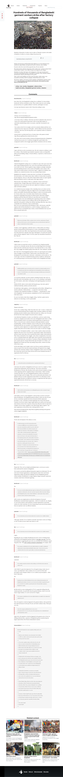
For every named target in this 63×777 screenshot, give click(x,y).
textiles (25, 86)
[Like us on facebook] (2, 17)
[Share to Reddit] (43, 58)
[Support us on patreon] (2, 15)
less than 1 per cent (41, 539)
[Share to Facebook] (41, 58)
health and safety (20, 88)
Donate (25, 771)
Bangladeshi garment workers (33, 88)
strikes (17, 86)
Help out (31, 771)
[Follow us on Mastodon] (2, 14)
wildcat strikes (38, 86)
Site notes (45, 771)
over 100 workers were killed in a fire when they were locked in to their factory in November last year (31, 81)
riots (21, 86)
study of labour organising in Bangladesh (33, 542)
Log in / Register (29, 7)
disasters (44, 88)
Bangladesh (30, 86)
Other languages (38, 771)
